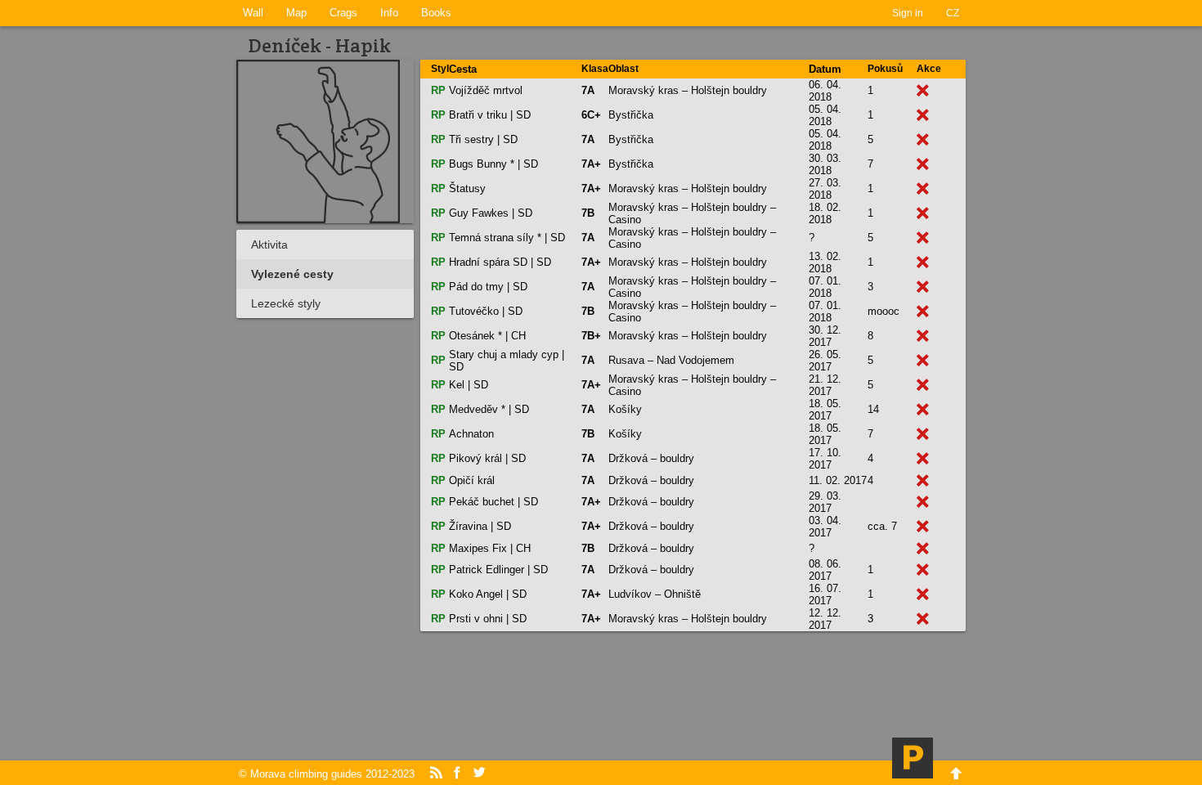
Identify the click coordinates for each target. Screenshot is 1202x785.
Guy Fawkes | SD (490, 213)
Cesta (463, 69)
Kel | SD (468, 385)
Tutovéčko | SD (486, 311)
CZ (952, 13)
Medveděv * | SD (489, 409)
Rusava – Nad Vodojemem (671, 360)
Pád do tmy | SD (488, 286)
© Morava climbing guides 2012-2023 (327, 774)
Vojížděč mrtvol (486, 90)
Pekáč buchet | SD (493, 502)
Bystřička (630, 115)
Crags (343, 13)
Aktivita (269, 244)
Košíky (625, 409)
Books (436, 13)
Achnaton (471, 434)
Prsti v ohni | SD (488, 618)
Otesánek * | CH (487, 336)
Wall (253, 13)
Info (389, 13)
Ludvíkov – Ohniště (654, 594)
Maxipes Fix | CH (490, 548)
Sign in (907, 13)
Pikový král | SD (487, 458)
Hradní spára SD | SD (500, 262)
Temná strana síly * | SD (507, 237)
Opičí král (472, 480)
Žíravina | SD (480, 526)
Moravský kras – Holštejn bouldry (687, 90)
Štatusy (467, 188)
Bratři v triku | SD (490, 115)
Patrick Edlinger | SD (498, 569)
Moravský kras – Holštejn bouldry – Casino (692, 213)
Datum (825, 69)
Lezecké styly (286, 303)
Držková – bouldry (651, 458)
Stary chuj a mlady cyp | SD (506, 360)
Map (296, 13)
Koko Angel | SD (488, 594)
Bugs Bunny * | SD (493, 164)
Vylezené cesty (292, 273)
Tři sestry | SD (483, 139)
